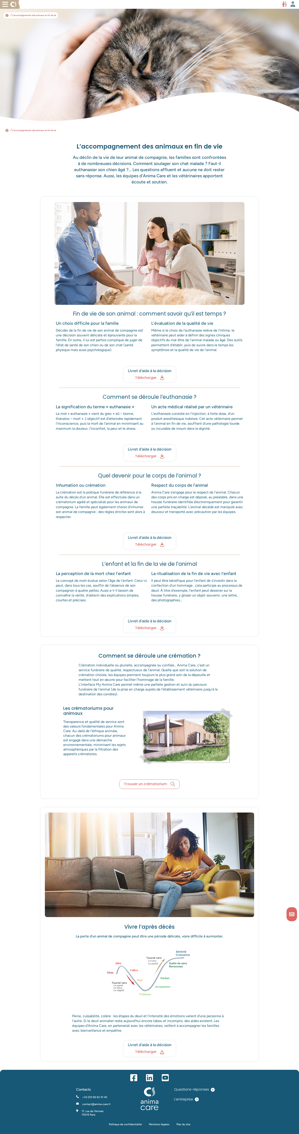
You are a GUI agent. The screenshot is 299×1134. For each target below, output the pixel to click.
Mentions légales (159, 1124)
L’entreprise (183, 1099)
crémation (68, 492)
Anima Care (160, 492)
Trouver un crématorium (145, 783)
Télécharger (146, 377)
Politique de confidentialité (125, 1124)
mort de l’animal (103, 423)
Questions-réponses (191, 1089)
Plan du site (183, 1124)
